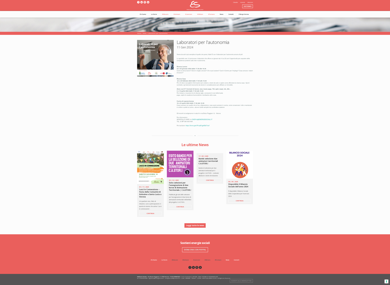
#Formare (211, 14)
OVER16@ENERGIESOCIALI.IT (202, 119)
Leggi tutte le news (195, 225)
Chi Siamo (143, 14)
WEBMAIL (188, 278)
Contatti (231, 14)
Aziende (242, 2)
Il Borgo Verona (244, 14)
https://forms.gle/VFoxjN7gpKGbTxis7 (198, 125)
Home (139, 33)
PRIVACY (194, 278)
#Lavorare (188, 14)
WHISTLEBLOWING (207, 278)
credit (182, 278)
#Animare (176, 14)
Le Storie (154, 14)
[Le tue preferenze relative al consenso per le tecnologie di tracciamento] (386, 281)
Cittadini (235, 2)
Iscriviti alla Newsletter (241, 281)
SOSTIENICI (247, 6)
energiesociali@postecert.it (172, 278)
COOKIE (199, 278)
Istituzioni (250, 2)
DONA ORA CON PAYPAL (195, 249)
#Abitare (200, 14)
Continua (150, 213)
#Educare (165, 14)
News (221, 14)
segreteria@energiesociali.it (156, 278)
